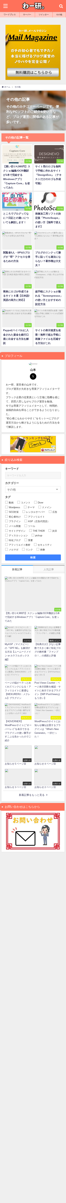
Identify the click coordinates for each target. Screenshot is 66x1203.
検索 (33, 557)
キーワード (12, 468)
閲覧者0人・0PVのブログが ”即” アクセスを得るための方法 (16, 256)
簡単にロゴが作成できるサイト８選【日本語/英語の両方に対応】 (16, 295)
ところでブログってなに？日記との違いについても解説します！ (16, 217)
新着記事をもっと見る (32, 795)
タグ (8, 497)
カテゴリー (12, 483)
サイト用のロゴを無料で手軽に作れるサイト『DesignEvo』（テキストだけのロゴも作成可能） (48, 175)
